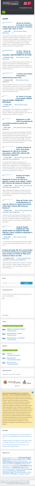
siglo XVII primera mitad (17, 472)
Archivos (19, 31)
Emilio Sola (9, 353)
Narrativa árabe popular (21, 469)
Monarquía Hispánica (6, 469)
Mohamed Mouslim (11, 358)
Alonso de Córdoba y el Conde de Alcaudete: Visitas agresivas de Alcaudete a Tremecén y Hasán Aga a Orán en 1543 (17, 26)
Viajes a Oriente (24, 474)
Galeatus (29, 127)
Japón (11, 467)
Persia (11, 471)
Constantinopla (7, 462)
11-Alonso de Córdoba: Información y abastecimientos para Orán (17, 76)
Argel (8, 459)
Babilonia (5, 461)
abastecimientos (7, 458)
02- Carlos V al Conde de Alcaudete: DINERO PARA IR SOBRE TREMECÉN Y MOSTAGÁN (17, 99)
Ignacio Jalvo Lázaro (11, 362)
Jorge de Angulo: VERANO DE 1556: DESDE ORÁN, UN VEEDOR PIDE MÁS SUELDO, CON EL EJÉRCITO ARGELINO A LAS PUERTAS (17, 231)
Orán (7, 470)
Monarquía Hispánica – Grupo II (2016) (15, 338)
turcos (8, 474)
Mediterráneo (5, 33)
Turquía (13, 474)
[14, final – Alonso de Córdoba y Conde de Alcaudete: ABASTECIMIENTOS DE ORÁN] (8, 50)
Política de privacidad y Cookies (16, 482)
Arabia (4, 459)
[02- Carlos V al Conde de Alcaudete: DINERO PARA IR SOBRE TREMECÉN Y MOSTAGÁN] (5, 95)
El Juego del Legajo (14, 259)
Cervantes (19, 461)
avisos (29, 459)
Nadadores (13, 469)
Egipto (18, 464)
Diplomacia (12, 463)
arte (25, 459)
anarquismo (15, 458)
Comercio (24, 461)
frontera (24, 465)
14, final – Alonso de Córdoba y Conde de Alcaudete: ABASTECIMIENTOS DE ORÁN (17, 53)
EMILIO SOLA (9, 466)
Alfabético (20, 325)
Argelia (11, 459)
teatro (26, 472)
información (6, 468)
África (15, 31)
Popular (15, 325)
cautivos (15, 461)
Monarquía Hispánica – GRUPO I (14, 333)
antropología (24, 457)
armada (14, 459)
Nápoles (4, 470)
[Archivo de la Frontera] (10, 4)
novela (29, 469)
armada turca (21, 459)
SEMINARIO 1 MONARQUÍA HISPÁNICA (16, 329)
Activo (11, 325)
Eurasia (24, 31)
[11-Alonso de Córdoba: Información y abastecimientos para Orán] (8, 72)
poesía (15, 470)
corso (7, 463)
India (30, 466)
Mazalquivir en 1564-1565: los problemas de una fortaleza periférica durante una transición (17, 122)
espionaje (16, 466)
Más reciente (5, 325)
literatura (15, 468)
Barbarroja (10, 461)
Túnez (18, 474)
